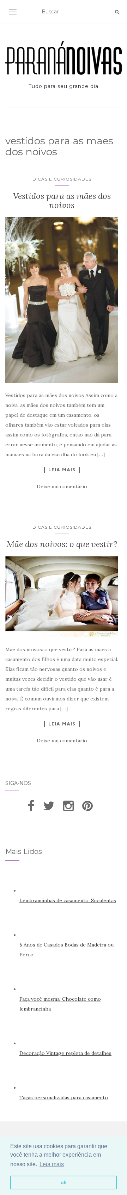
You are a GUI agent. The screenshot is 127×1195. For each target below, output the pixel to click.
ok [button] (64, 1182)
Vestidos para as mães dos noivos (62, 200)
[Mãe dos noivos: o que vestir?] (61, 596)
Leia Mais (61, 469)
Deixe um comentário (62, 486)
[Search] (117, 12)
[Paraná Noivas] (63, 58)
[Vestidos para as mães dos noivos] (61, 300)
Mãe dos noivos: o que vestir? (62, 544)
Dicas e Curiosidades (61, 179)
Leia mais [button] (52, 1164)
